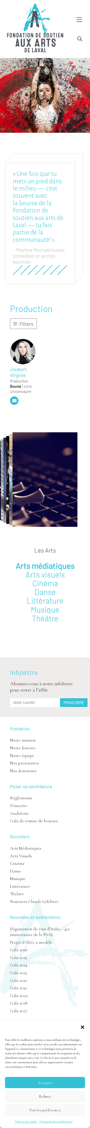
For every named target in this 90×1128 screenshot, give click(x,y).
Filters (26, 324)
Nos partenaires (24, 763)
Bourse (15, 386)
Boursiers (20, 836)
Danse (45, 591)
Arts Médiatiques (25, 848)
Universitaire (20, 391)
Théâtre (45, 618)
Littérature (45, 600)
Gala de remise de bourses (34, 820)
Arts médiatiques (45, 565)
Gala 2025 (18, 957)
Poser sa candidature (31, 786)
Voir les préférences (45, 1110)
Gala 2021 (18, 988)
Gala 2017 (18, 1010)
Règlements (21, 798)
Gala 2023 (18, 972)
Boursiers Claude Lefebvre (34, 901)
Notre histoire (23, 748)
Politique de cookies (26, 1121)
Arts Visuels (21, 856)
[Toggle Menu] (79, 20)
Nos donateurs (23, 770)
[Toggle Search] (79, 39)
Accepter (45, 1082)
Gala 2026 (19, 949)
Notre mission (23, 740)
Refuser (45, 1096)
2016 (28, 386)
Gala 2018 (19, 1003)
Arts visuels (45, 574)
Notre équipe (22, 755)
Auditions (19, 813)
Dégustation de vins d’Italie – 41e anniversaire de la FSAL (40, 931)
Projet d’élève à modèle (31, 942)
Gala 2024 (18, 965)
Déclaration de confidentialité (56, 1121)
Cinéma (45, 583)
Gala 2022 (18, 980)
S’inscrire (18, 805)
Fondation (20, 728)
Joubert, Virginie (19, 372)
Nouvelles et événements (35, 917)
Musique (45, 609)
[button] (82, 1027)
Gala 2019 (19, 995)
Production (19, 381)
